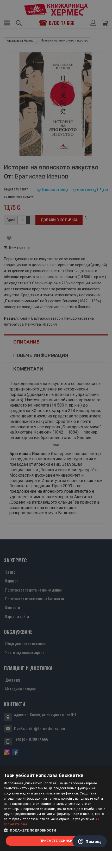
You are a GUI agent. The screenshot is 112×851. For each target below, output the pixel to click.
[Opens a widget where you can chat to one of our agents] (89, 841)
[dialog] (56, 809)
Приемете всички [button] (56, 841)
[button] (56, 830)
